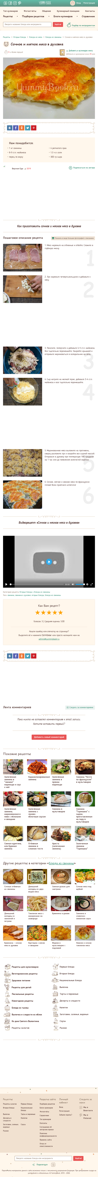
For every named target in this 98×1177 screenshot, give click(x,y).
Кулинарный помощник (68, 11)
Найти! (58, 24)
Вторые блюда (26, 592)
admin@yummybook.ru (49, 639)
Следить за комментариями (81, 708)
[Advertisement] (49, 195)
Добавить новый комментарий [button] (49, 737)
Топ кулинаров (10, 11)
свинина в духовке (23, 595)
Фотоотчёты (30, 11)
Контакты (90, 11)
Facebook (15, 127)
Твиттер (27, 127)
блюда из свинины (53, 595)
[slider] (37, 584)
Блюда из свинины (42, 592)
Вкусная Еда (17, 169)
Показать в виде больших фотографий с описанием (74, 238)
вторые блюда (38, 595)
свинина (11, 595)
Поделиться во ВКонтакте (9, 127)
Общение (46, 11)
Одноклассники (21, 127)
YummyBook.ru (45, 2)
